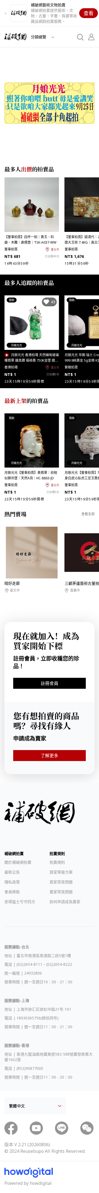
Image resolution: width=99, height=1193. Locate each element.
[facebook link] (11, 1128)
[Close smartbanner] (5, 13)
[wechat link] (87, 1128)
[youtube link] (36, 1128)
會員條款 (12, 891)
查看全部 (88, 514)
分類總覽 (39, 36)
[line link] (61, 1128)
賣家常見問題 (61, 891)
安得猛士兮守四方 (19, 901)
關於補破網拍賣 (17, 862)
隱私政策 (12, 881)
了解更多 (49, 756)
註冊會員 (49, 683)
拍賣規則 (57, 862)
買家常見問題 (61, 881)
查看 (89, 13)
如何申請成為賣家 (65, 901)
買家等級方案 (61, 872)
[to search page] (80, 37)
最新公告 (12, 872)
